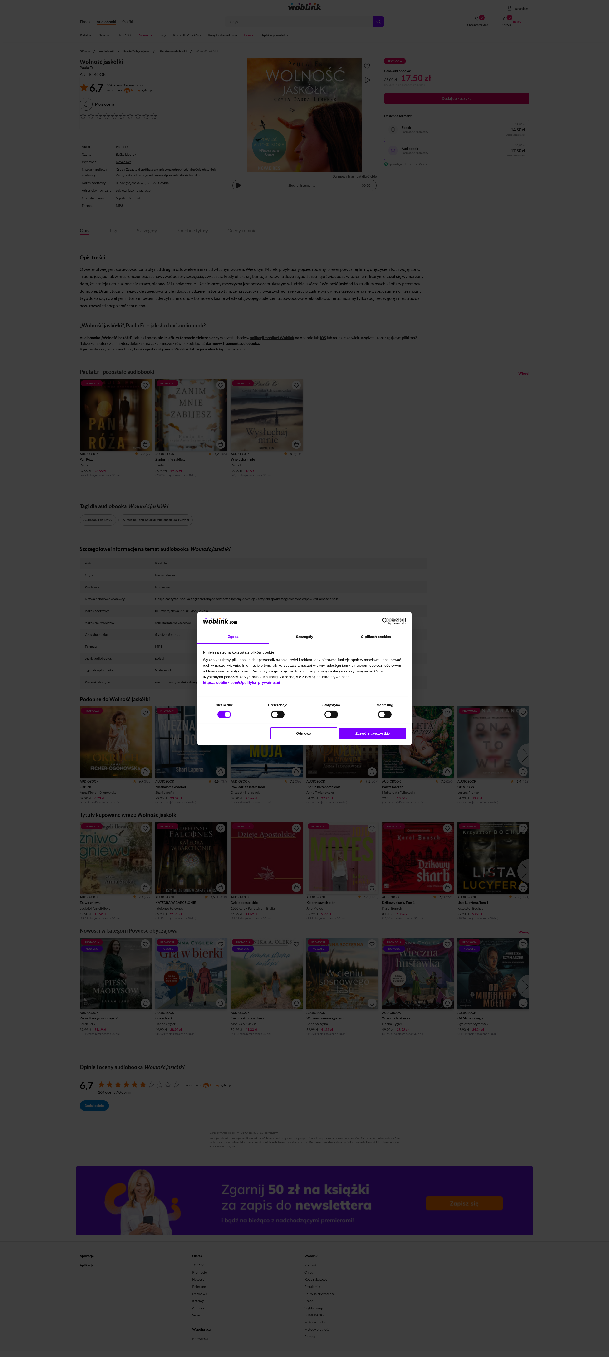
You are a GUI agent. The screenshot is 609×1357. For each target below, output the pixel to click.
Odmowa (303, 733)
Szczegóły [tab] (304, 637)
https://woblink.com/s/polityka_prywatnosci (241, 683)
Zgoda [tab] (233, 637)
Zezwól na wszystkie (372, 733)
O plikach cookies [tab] (376, 637)
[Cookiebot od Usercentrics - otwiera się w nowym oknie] (385, 621)
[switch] (278, 714)
